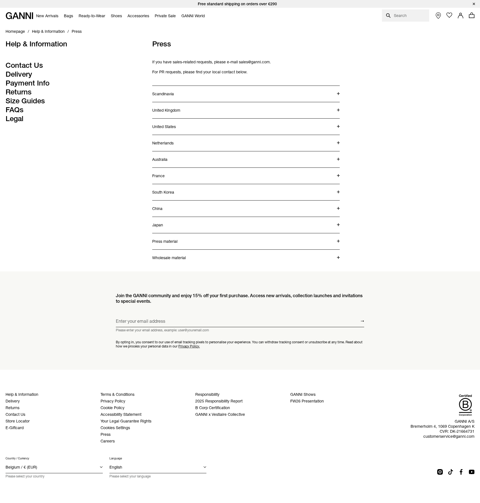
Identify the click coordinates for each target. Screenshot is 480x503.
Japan (174, 222)
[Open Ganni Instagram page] (440, 472)
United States (174, 124)
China (174, 206)
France (174, 173)
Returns (19, 91)
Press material (174, 238)
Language (115, 458)
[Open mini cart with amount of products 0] (471, 15)
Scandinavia (174, 91)
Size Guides (25, 100)
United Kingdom (174, 107)
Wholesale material (174, 255)
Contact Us (24, 65)
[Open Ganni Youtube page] (471, 472)
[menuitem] (47, 15)
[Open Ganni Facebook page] (461, 472)
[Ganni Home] (19, 16)
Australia (174, 156)
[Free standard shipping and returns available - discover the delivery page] (240, 4)
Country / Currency (17, 458)
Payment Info (27, 83)
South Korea (174, 189)
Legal (14, 118)
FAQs (15, 109)
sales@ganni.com (254, 61)
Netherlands (174, 140)
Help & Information (36, 43)
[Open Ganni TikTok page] (450, 472)
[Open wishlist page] (449, 15)
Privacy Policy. (189, 346)
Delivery (19, 74)
